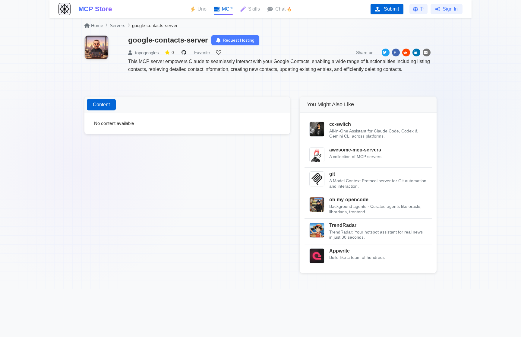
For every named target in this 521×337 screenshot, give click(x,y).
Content (101, 104)
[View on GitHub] (185, 52)
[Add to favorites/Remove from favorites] (219, 52)
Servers (117, 25)
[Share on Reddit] (406, 52)
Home (97, 25)
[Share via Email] (427, 52)
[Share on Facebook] (396, 52)
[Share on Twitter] (386, 52)
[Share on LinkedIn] (416, 52)
